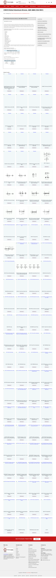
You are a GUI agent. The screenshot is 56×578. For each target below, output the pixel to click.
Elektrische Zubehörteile (42, 21)
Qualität (21, 6)
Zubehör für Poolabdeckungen (44, 41)
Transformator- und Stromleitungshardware (42, 28)
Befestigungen (40, 32)
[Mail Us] (17, 2)
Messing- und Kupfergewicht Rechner (44, 6)
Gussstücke (40, 19)
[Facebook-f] (46, 2)
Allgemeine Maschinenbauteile (43, 36)
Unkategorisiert (8, 13)
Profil (8, 6)
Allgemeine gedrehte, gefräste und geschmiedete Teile (44, 39)
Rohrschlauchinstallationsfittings (44, 34)
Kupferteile (40, 45)
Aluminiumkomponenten (42, 43)
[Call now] (29, 2)
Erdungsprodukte (41, 25)
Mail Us (20, 1)
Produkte (12, 6)
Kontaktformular (33, 6)
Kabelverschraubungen (42, 30)
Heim (4, 6)
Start (4, 13)
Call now (32, 1)
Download (26, 6)
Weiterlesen (9, 147)
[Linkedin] (51, 2)
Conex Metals (6, 554)
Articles (17, 6)
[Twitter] (49, 2)
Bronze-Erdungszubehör (42, 23)
